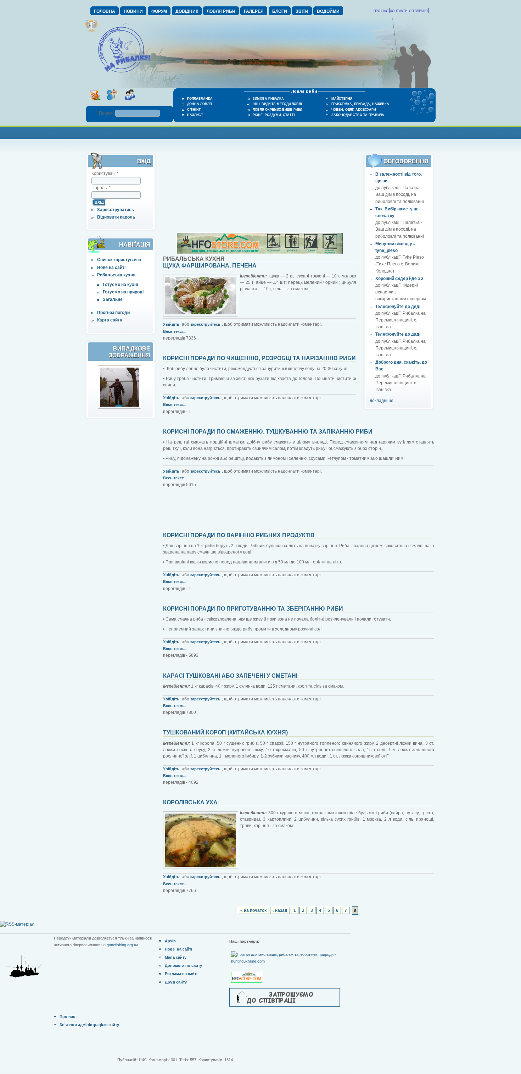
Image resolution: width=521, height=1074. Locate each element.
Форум (159, 11)
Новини (133, 11)
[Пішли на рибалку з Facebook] (129, 102)
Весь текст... (174, 331)
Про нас (381, 11)
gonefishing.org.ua (122, 945)
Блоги (279, 11)
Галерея (254, 11)
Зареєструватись (115, 209)
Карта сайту (109, 320)
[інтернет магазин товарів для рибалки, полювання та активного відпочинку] (260, 252)
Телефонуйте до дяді (397, 306)
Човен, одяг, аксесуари (353, 109)
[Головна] (124, 73)
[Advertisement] (260, 131)
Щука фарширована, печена (210, 266)
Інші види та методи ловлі (277, 104)
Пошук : (107, 113)
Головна (104, 11)
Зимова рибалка (268, 98)
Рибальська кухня (116, 274)
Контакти (398, 11)
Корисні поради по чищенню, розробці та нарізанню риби (259, 358)
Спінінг (194, 109)
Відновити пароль (116, 217)
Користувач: (104, 173)
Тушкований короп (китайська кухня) (225, 732)
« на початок (253, 910)
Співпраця (418, 11)
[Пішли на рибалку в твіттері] (112, 102)
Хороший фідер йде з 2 (399, 278)
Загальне (113, 299)
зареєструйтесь (205, 324)
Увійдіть (171, 324)
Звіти (302, 11)
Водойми (328, 11)
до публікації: (389, 187)
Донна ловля (199, 104)
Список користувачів (119, 259)
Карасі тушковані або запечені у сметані (230, 676)
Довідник (186, 11)
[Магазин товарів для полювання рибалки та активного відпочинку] (247, 971)
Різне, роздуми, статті (274, 115)
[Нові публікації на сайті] (91, 30)
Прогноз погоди (113, 312)
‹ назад (280, 910)
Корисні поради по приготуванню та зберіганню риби (253, 609)
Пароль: (101, 187)
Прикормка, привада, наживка (360, 104)
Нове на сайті (111, 267)
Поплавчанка (200, 98)
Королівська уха (190, 802)
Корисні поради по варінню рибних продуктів (239, 535)
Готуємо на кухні (120, 284)
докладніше (381, 400)
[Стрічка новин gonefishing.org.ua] (95, 102)
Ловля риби (221, 11)
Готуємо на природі (123, 292)
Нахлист (195, 115)
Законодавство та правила (357, 115)
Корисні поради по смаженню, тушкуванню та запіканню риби (267, 432)
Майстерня (341, 98)
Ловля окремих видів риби (277, 109)
